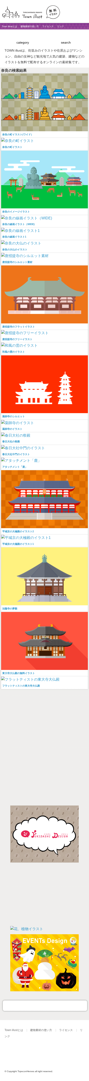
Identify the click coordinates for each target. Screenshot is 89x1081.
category (22, 42)
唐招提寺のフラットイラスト (18, 326)
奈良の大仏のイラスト (14, 249)
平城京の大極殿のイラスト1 (18, 544)
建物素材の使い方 (30, 26)
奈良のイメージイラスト (16, 211)
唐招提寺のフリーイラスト (17, 339)
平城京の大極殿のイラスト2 (18, 531)
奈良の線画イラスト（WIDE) (18, 224)
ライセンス (48, 26)
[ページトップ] (45, 1005)
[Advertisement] (44, 747)
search (66, 42)
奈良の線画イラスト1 (14, 236)
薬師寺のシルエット (13, 416)
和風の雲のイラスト (13, 351)
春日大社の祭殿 (11, 441)
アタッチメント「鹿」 (14, 466)
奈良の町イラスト (12, 147)
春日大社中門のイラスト (16, 454)
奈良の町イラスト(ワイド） (17, 134)
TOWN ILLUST (19, 1052)
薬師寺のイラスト (12, 429)
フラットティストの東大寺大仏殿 (21, 685)
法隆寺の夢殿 (9, 608)
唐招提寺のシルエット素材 (17, 262)
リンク (60, 26)
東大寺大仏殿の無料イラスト (18, 673)
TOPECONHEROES (50, 1052)
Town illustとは (9, 26)
